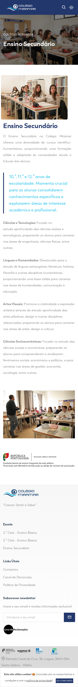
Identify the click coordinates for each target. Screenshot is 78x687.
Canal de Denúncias (17, 577)
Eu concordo (64, 681)
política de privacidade (39, 680)
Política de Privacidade (19, 585)
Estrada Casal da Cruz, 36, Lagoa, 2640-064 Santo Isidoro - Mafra (35, 662)
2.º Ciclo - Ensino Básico (20, 533)
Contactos (10, 569)
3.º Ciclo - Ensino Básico (20, 540)
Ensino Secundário (16, 548)
